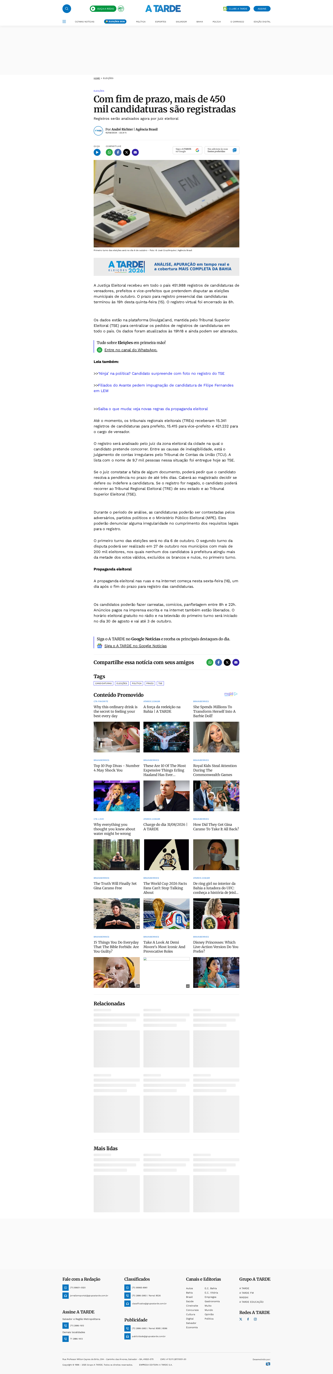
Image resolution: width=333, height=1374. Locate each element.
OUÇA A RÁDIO (105, 8)
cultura (190, 1314)
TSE (160, 683)
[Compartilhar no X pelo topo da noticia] (126, 152)
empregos (210, 1297)
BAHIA (200, 21)
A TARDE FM (246, 1292)
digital (190, 1318)
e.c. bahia (211, 1288)
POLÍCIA (217, 21)
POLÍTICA (141, 21)
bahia (189, 1292)
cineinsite (192, 1305)
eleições (122, 683)
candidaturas (103, 683)
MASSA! (243, 1297)
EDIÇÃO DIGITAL (262, 21)
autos (189, 1288)
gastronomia (212, 1301)
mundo (209, 1310)
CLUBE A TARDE (238, 8)
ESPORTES (160, 21)
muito (208, 1305)
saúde (190, 1301)
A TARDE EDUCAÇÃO (251, 1301)
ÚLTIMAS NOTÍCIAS (84, 21)
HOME (97, 78)
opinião (209, 1314)
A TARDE (244, 1288)
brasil (189, 1297)
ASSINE (262, 8)
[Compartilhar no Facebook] (117, 152)
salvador (191, 1323)
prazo (149, 683)
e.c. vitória (211, 1292)
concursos (192, 1310)
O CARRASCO (237, 21)
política (209, 1318)
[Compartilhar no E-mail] (135, 152)
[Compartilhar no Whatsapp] (109, 152)
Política (137, 683)
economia (192, 1327)
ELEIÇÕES (108, 78)
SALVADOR (181, 21)
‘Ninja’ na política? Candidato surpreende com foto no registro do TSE (161, 373)
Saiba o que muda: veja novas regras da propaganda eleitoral (153, 409)
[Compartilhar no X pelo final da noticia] (227, 662)
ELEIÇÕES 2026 (117, 21)
